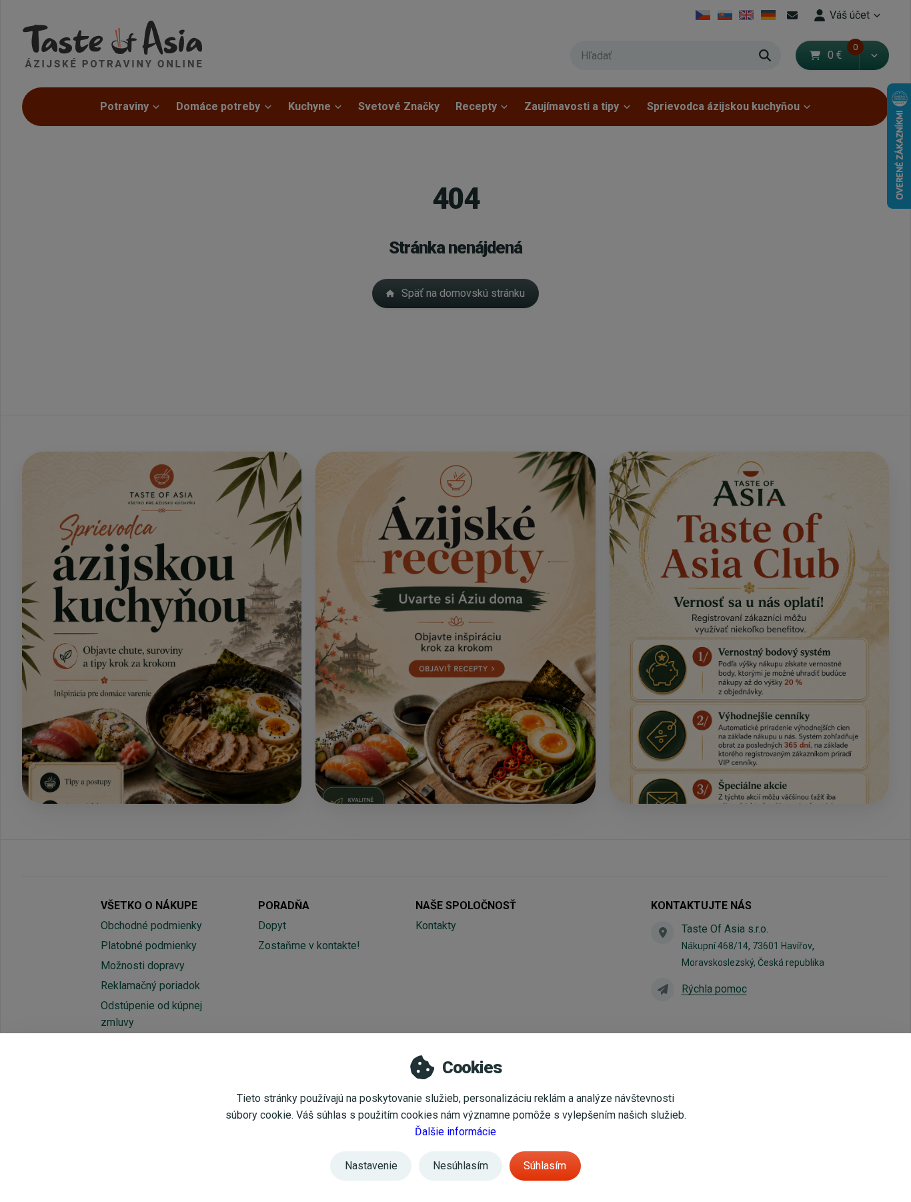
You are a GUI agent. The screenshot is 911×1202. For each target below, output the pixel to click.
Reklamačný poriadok (150, 985)
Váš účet (850, 15)
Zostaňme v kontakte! (309, 945)
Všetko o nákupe (149, 905)
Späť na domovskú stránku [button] (463, 293)
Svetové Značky (398, 106)
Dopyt (272, 925)
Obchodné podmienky (151, 925)
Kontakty (435, 925)
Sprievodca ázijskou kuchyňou (723, 106)
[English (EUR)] (747, 15)
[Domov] (112, 43)
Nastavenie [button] (371, 1165)
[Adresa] (662, 932)
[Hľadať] (765, 55)
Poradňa (283, 905)
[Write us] (662, 989)
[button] (874, 55)
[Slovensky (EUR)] (725, 15)
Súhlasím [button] (545, 1165)
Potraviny (124, 106)
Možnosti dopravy (143, 965)
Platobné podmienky (149, 945)
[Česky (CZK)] (703, 15)
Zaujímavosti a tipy (571, 106)
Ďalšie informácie (455, 1131)
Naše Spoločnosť (465, 905)
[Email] (792, 15)
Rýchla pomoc (714, 989)
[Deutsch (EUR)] (769, 15)
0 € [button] (843, 55)
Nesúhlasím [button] (460, 1165)
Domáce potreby (218, 106)
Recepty (476, 106)
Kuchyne (309, 106)
